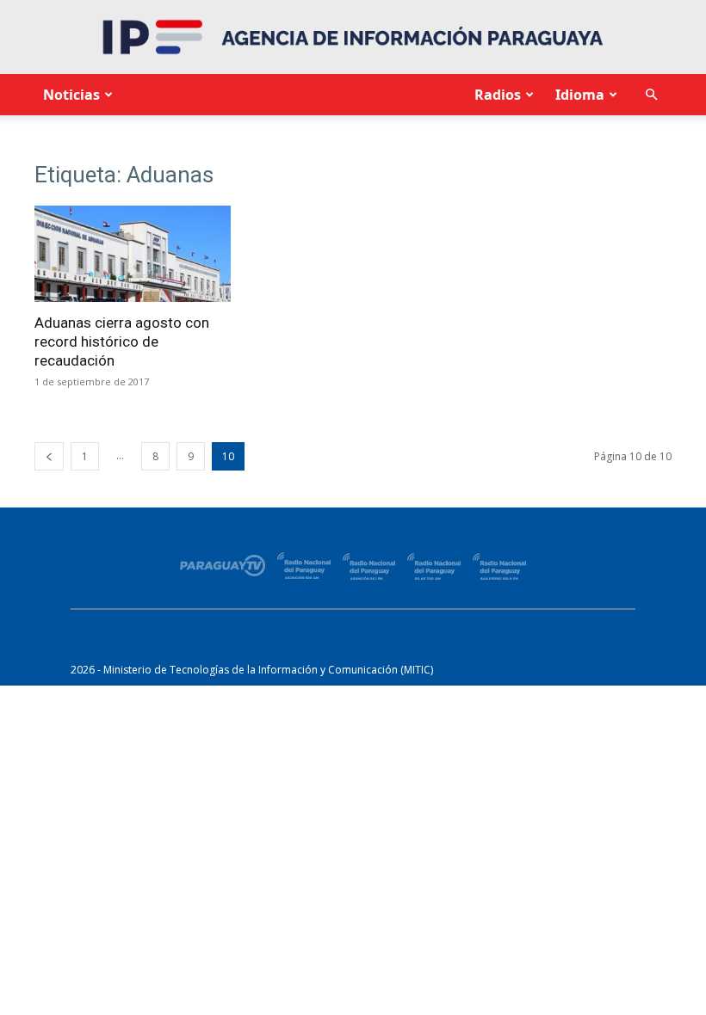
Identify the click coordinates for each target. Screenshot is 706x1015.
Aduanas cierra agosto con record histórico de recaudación (121, 341)
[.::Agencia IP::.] (353, 37)
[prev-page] (49, 456)
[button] (651, 95)
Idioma (579, 94)
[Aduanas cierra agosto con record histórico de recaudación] (132, 254)
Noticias (71, 94)
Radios (497, 94)
